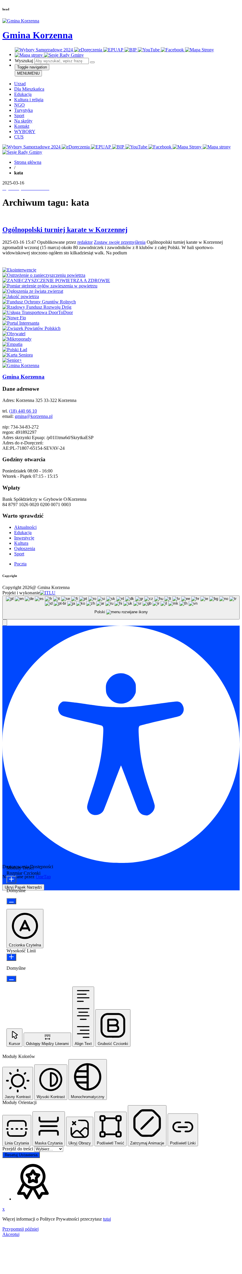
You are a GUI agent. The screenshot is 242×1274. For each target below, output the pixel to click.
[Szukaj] (92, 62)
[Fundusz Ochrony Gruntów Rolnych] (39, 301)
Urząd (20, 83)
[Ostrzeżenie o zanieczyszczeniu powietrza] (43, 275)
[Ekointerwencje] (19, 269)
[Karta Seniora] (17, 354)
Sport (19, 115)
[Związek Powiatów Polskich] (31, 328)
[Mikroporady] (17, 338)
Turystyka (23, 110)
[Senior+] (12, 360)
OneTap (43, 876)
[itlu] (47, 592)
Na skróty (23, 120)
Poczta (20, 563)
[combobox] (121, 607)
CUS (19, 136)
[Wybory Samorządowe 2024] (44, 49)
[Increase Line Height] (11, 957)
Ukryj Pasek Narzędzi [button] (23, 887)
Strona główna (27, 162)
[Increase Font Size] (11, 879)
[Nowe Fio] (14, 317)
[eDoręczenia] (88, 49)
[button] (4, 622)
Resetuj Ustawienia (21, 1155)
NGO (19, 104)
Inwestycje (24, 537)
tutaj (107, 1218)
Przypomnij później (20, 1229)
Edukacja (23, 94)
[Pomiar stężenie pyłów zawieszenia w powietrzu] (49, 285)
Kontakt (21, 126)
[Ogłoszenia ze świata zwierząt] (32, 291)
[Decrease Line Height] (11, 979)
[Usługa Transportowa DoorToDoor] (37, 312)
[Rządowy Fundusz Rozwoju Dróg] (36, 307)
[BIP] (131, 49)
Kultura (21, 543)
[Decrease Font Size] (11, 901)
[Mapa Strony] (199, 49)
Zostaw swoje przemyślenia (119, 242)
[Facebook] (173, 49)
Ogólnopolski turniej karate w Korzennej (64, 229)
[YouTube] (149, 49)
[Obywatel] (13, 333)
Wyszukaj (24, 60)
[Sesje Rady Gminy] (64, 55)
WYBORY (24, 131)
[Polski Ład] (14, 349)
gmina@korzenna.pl (34, 416)
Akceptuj (10, 1234)
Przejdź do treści (18, 1148)
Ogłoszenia (24, 548)
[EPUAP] (114, 49)
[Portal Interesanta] (20, 323)
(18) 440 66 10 (23, 410)
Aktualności (25, 527)
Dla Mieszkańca (29, 88)
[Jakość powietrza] (20, 296)
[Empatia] (12, 344)
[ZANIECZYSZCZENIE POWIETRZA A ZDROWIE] (56, 280)
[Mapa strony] (29, 55)
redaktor (85, 242)
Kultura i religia (28, 99)
